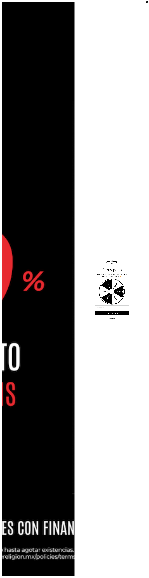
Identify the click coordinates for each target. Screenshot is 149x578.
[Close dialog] (147, 2)
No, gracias (112, 318)
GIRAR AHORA (112, 313)
